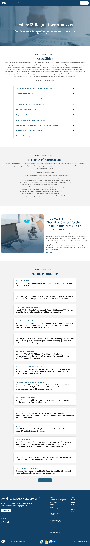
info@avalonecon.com (55, 532)
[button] (47, 3)
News (72, 511)
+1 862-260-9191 (54, 530)
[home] (13, 3)
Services (73, 504)
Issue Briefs (73, 509)
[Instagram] (8, 522)
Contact (73, 514)
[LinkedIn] (3, 522)
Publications (74, 507)
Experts (73, 502)
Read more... (49, 252)
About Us (73, 499)
